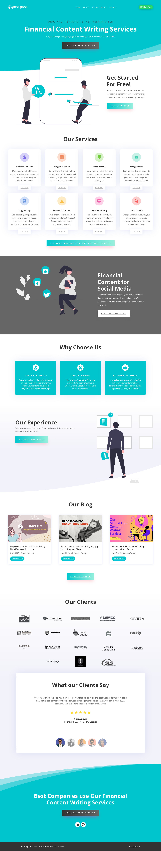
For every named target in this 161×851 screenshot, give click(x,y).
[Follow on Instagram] (83, 824)
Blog (103, 7)
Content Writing (27, 553)
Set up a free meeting (80, 45)
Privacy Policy (134, 846)
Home (78, 7)
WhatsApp (146, 7)
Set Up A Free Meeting (80, 813)
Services (95, 7)
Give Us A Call (120, 106)
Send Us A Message (113, 314)
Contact (113, 7)
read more (17, 558)
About (86, 7)
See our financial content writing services (80, 243)
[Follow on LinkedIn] (77, 824)
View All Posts (80, 577)
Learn (24, 188)
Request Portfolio (32, 440)
